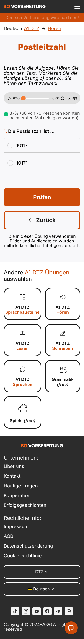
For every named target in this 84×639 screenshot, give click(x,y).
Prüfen (42, 197)
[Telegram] (58, 611)
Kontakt (12, 476)
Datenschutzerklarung (28, 545)
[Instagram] (26, 611)
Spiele (22, 420)
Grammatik (63, 382)
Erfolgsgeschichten (25, 505)
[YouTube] (36, 611)
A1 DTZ (22, 310)
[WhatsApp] (69, 611)
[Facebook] (47, 611)
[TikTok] (15, 611)
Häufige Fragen (21, 485)
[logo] (25, 6)
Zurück (45, 220)
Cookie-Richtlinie (23, 555)
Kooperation (17, 495)
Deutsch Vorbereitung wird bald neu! (42, 17)
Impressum (16, 526)
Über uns (14, 466)
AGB (8, 536)
